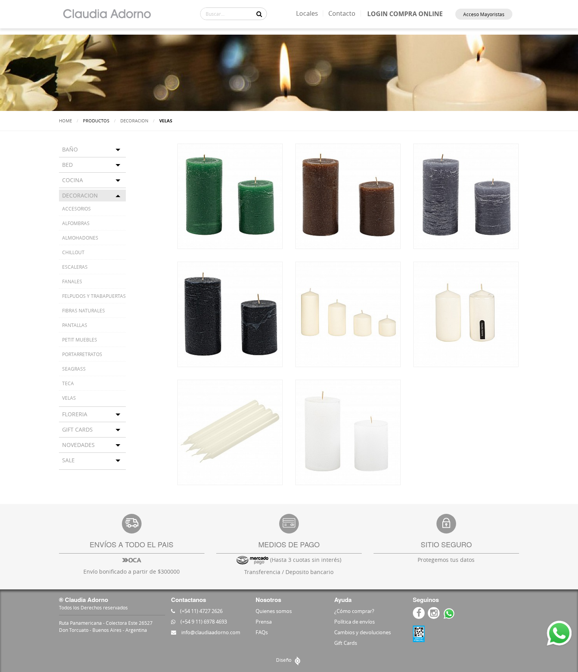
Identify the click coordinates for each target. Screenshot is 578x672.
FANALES (72, 281)
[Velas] (348, 313)
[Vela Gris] (466, 195)
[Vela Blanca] (348, 431)
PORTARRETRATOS (82, 354)
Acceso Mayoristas (483, 14)
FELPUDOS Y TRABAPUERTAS (94, 296)
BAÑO (70, 149)
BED (67, 164)
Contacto (341, 13)
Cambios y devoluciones (362, 632)
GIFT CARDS (77, 429)
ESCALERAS (75, 267)
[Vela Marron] (348, 195)
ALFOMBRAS (76, 223)
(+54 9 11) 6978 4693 (203, 621)
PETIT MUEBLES (79, 339)
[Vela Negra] (230, 313)
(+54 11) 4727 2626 (201, 611)
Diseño (284, 660)
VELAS (69, 398)
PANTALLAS (74, 325)
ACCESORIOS (76, 208)
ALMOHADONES (80, 237)
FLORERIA (74, 414)
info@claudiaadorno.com (210, 632)
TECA (68, 383)
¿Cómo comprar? (354, 611)
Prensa (264, 621)
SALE (68, 460)
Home (65, 121)
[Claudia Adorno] (106, 14)
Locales (307, 13)
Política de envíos (354, 621)
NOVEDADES (78, 445)
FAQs (262, 632)
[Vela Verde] (230, 195)
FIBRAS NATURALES (83, 310)
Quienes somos (274, 611)
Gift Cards (345, 642)
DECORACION (134, 121)
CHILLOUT (73, 252)
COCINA (72, 180)
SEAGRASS (74, 369)
